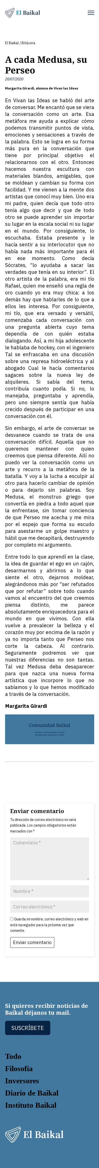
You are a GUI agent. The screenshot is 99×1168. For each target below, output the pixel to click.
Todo (13, 1056)
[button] (91, 12)
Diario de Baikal (31, 1093)
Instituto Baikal (30, 1105)
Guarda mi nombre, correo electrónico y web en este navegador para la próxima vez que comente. (49, 925)
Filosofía (19, 1068)
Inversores (22, 1080)
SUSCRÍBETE (27, 1027)
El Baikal (12, 43)
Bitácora (28, 43)
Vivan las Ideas (66, 88)
